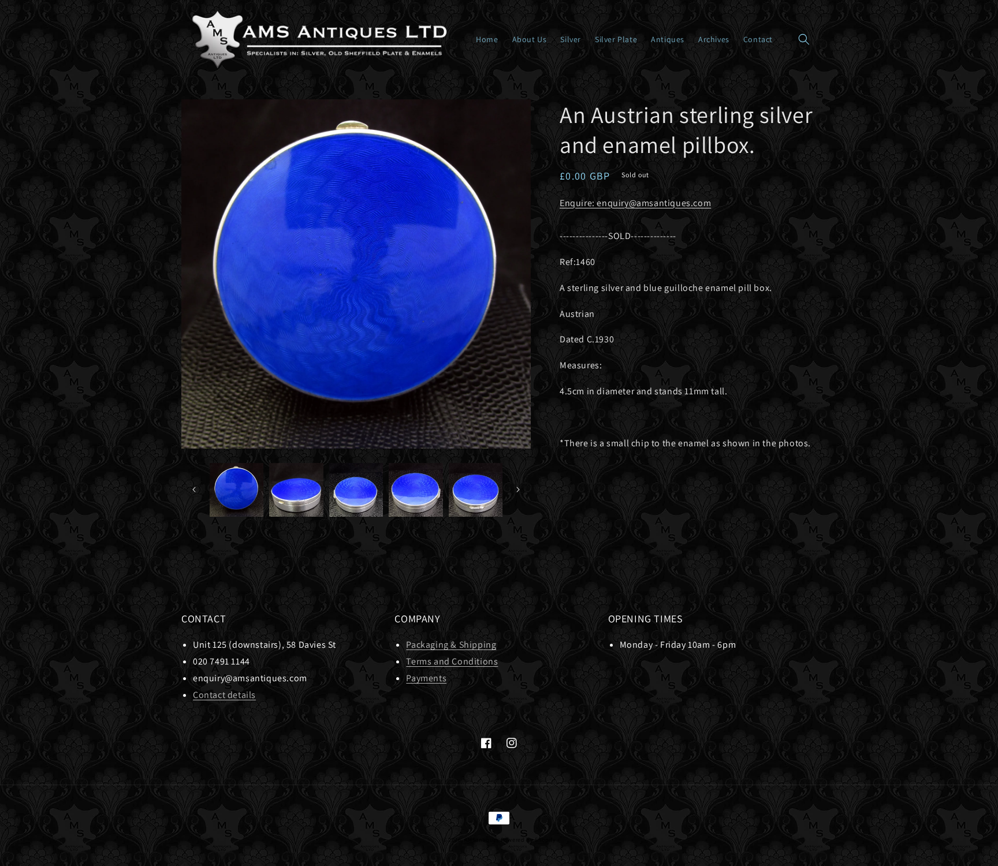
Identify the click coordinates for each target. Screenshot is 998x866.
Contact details (224, 695)
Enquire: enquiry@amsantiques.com (635, 203)
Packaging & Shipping (451, 645)
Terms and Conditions (452, 661)
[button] (804, 39)
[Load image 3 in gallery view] (356, 490)
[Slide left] (194, 489)
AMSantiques (481, 839)
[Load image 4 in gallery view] (415, 490)
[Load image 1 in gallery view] (236, 490)
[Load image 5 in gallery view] (475, 490)
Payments (426, 678)
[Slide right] (518, 489)
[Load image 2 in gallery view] (296, 490)
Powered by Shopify (528, 839)
